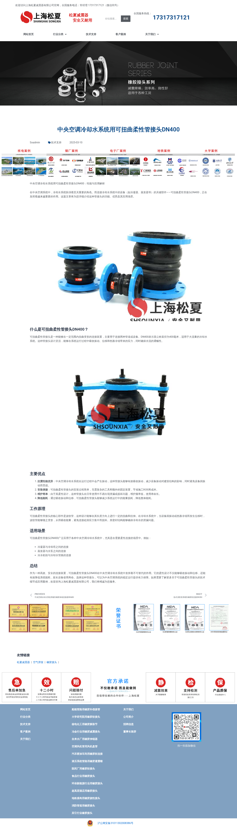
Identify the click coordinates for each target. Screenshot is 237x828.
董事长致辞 (129, 731)
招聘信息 (128, 724)
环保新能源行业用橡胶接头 (87, 783)
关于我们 (150, 34)
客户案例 (121, 34)
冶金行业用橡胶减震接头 (86, 731)
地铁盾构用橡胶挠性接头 (86, 798)
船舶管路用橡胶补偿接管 (86, 709)
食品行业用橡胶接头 (83, 775)
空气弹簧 (38, 662)
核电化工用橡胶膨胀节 (85, 724)
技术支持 (91, 34)
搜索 (125, 18)
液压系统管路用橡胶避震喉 (87, 761)
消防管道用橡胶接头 (83, 805)
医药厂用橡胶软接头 (83, 768)
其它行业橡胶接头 (82, 812)
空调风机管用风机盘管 (85, 746)
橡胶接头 (52, 662)
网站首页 (28, 34)
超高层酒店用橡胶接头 (85, 790)
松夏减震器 (23, 662)
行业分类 (58, 34)
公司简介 (128, 716)
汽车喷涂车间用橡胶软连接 (87, 753)
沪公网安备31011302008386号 (115, 823)
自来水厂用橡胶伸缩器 (85, 738)
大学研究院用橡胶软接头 (86, 716)
